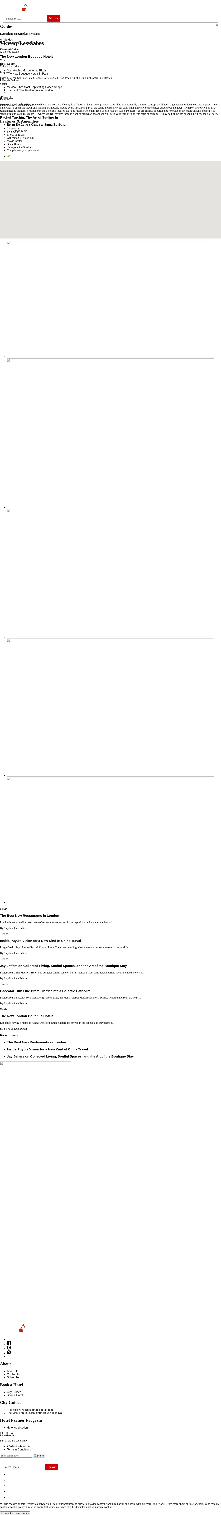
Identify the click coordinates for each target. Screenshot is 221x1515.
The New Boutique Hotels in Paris (28, 73)
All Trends (6, 110)
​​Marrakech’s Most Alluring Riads (26, 70)
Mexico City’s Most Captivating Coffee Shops (34, 87)
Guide (3, 909)
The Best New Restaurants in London (30, 1409)
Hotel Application (17, 1427)
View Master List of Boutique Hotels (22, 42)
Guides (15, 1491)
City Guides (14, 1392)
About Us (12, 1371)
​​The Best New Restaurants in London (30, 90)
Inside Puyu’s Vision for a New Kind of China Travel (47, 1049)
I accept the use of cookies (15, 1513)
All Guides (6, 39)
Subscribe (13, 1377)
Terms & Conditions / (19, 1449)
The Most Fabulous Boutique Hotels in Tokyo (34, 1412)
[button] (110, 198)
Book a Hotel (15, 1395)
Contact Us (14, 1374)
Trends (4, 934)
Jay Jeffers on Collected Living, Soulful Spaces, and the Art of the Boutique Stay (70, 1056)
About (14, 1479)
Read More (20, 131)
